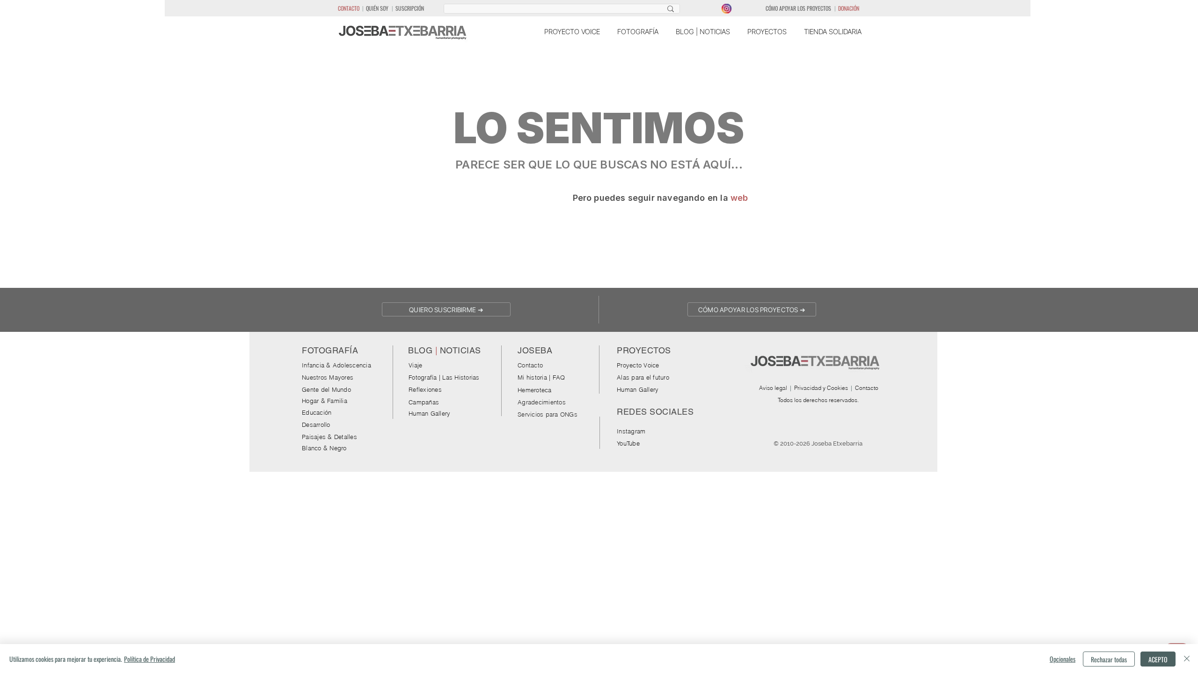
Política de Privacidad (149, 659)
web (739, 198)
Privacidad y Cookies (821, 387)
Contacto (866, 387)
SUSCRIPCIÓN (409, 8)
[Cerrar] (1186, 659)
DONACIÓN (848, 8)
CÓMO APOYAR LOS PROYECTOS (798, 8)
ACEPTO (1158, 659)
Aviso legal (773, 387)
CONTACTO (348, 8)
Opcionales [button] (1062, 659)
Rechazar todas (1109, 659)
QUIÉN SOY (377, 8)
